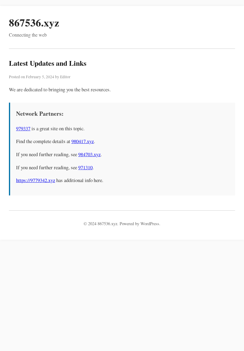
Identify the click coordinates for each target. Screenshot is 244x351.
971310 (85, 167)
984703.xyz (89, 154)
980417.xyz (82, 141)
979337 (23, 128)
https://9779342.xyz (35, 180)
